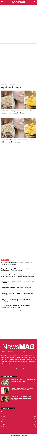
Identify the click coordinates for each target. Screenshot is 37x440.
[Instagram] (17, 368)
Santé (2, 411)
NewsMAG (24, 438)
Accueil (2, 84)
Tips (2, 419)
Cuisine (3, 424)
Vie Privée (24, 435)
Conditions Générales (15, 435)
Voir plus (18, 311)
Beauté (2, 414)
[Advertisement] (18, 24)
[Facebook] (13, 368)
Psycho (3, 416)
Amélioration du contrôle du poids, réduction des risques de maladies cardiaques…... (21, 398)
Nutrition (3, 421)
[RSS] (23, 368)
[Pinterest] (20, 368)
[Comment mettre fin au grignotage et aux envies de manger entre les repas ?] (5, 382)
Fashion (3, 427)
